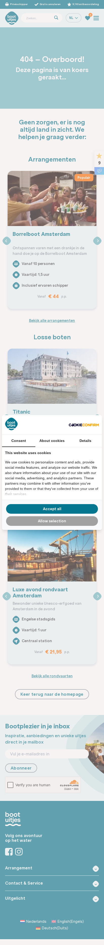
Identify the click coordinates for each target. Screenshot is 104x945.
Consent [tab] (18, 441)
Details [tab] (85, 441)
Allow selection (52, 521)
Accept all (52, 509)
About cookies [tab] (52, 441)
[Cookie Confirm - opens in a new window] (84, 425)
